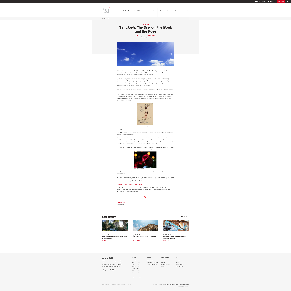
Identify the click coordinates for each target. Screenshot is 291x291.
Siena (133, 270)
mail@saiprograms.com (166, 284)
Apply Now (281, 1)
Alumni (162, 266)
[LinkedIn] (113, 270)
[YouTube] (110, 270)
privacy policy (175, 284)
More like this (184, 216)
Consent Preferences (184, 284)
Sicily (133, 272)
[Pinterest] (115, 270)
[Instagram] (103, 270)
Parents (163, 262)
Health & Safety (179, 266)
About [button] (149, 10)
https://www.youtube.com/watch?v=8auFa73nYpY (130, 184)
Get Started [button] (126, 10)
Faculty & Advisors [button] (177, 10)
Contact (178, 262)
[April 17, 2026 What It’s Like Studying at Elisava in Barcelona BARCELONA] (145, 227)
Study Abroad (150, 260)
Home (103, 18)
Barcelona (146, 24)
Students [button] (162, 10)
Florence (134, 260)
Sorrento (134, 266)
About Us (178, 260)
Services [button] (144, 10)
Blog (154, 10)
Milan (133, 264)
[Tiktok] (105, 270)
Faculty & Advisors (165, 264)
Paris (133, 277)
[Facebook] (108, 270)
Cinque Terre (135, 268)
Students (163, 260)
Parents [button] (169, 10)
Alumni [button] (186, 10)
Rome (133, 262)
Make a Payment (180, 264)
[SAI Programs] (106, 10)
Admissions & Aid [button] (135, 10)
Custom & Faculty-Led (152, 264)
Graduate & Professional (152, 262)
